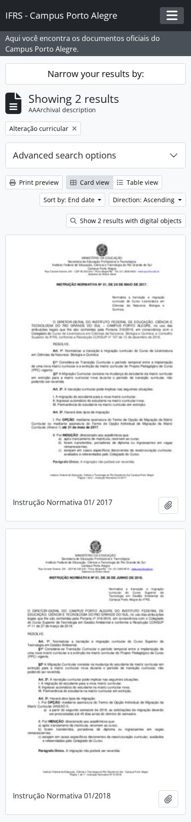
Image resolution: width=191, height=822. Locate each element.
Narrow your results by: (96, 74)
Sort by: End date (70, 199)
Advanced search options (64, 155)
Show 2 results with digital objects (130, 220)
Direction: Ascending (144, 199)
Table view (141, 182)
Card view (93, 182)
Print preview (38, 182)
